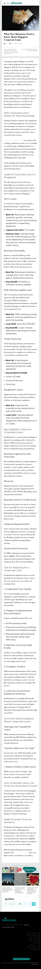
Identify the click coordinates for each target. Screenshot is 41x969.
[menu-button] (4, 3)
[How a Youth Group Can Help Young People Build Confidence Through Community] (8, 879)
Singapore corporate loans (13, 140)
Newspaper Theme (21, 962)
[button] (8, 3)
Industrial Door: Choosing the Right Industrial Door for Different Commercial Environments (20, 890)
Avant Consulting (21, 852)
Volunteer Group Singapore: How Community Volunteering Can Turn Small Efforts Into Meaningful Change (32, 890)
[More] (34, 904)
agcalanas (9, 899)
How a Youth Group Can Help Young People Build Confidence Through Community (8, 889)
